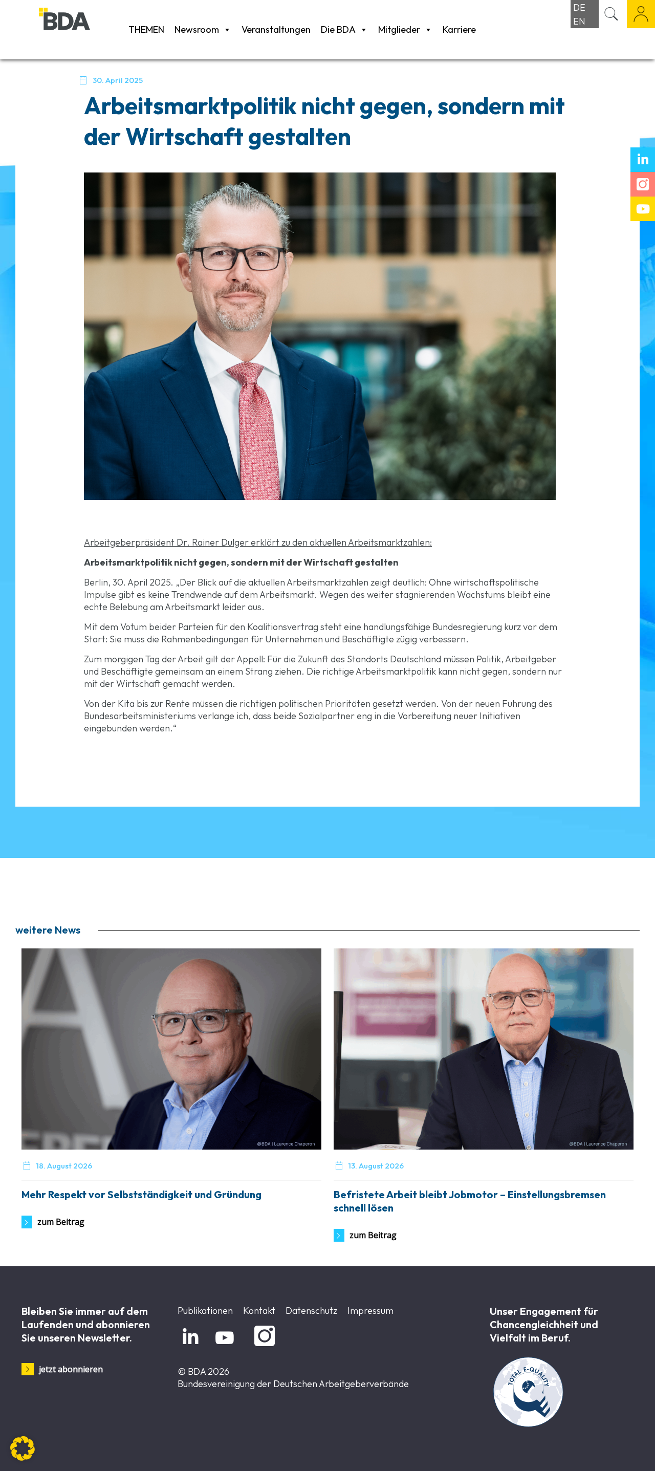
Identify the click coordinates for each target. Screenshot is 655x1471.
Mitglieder (399, 29)
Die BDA (338, 29)
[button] (22, 1448)
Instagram (263, 1346)
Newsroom (196, 29)
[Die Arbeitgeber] (81, 29)
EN (579, 21)
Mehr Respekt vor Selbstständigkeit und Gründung (141, 1194)
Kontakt (259, 1310)
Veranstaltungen (276, 29)
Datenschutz (311, 1310)
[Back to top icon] (606, 1450)
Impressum (370, 1310)
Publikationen (205, 1310)
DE (579, 7)
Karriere (459, 29)
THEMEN (146, 29)
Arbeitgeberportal (641, 14)
